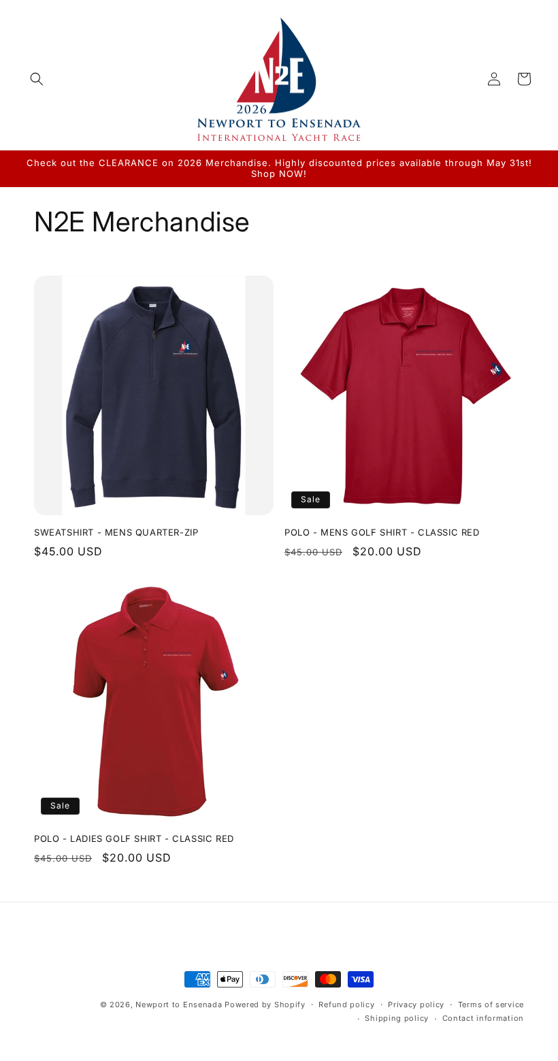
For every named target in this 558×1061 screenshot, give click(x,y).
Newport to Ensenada (178, 1004)
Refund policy (346, 1004)
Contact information (483, 1018)
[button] (37, 79)
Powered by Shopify (265, 1004)
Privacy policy (416, 1004)
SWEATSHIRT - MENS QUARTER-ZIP (116, 532)
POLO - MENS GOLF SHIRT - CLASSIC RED (382, 532)
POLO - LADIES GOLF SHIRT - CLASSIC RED (134, 838)
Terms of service (491, 1004)
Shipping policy (397, 1018)
